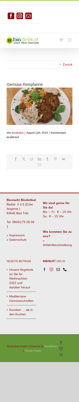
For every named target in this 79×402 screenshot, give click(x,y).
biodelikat (17, 132)
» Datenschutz (17, 239)
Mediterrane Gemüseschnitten (21, 298)
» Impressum (16, 235)
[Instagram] (51, 269)
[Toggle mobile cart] (61, 40)
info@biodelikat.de (59, 26)
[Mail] (58, 269)
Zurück (67, 64)
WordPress (50, 346)
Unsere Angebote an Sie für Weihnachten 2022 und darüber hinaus (21, 278)
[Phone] (65, 269)
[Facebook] (44, 269)
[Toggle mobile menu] (70, 40)
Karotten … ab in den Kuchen (21, 312)
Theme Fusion (32, 350)
